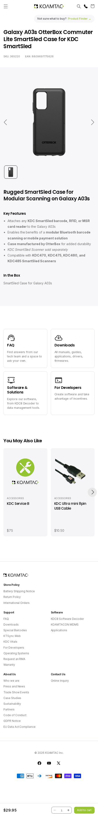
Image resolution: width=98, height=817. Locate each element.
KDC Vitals (10, 641)
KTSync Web (12, 636)
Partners (9, 709)
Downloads (11, 624)
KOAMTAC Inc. (54, 752)
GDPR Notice (12, 721)
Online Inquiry (60, 680)
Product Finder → (79, 18)
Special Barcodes (15, 630)
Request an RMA (14, 659)
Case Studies (12, 698)
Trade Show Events (16, 692)
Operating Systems (16, 653)
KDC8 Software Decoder (67, 619)
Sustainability (12, 703)
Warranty (9, 664)
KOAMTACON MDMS (65, 624)
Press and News (14, 686)
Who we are (11, 680)
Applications (59, 630)
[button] (5, 6)
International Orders (16, 603)
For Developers (13, 647)
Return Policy (12, 597)
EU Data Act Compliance (19, 726)
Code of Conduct (14, 715)
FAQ (6, 619)
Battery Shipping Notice (19, 591)
